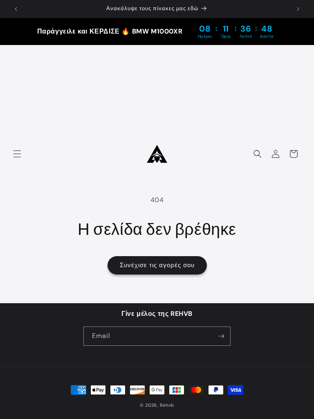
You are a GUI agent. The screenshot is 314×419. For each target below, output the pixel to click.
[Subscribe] (221, 336)
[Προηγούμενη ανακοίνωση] (16, 9)
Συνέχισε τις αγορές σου (157, 265)
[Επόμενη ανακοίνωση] (298, 9)
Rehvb (167, 405)
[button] (17, 154)
